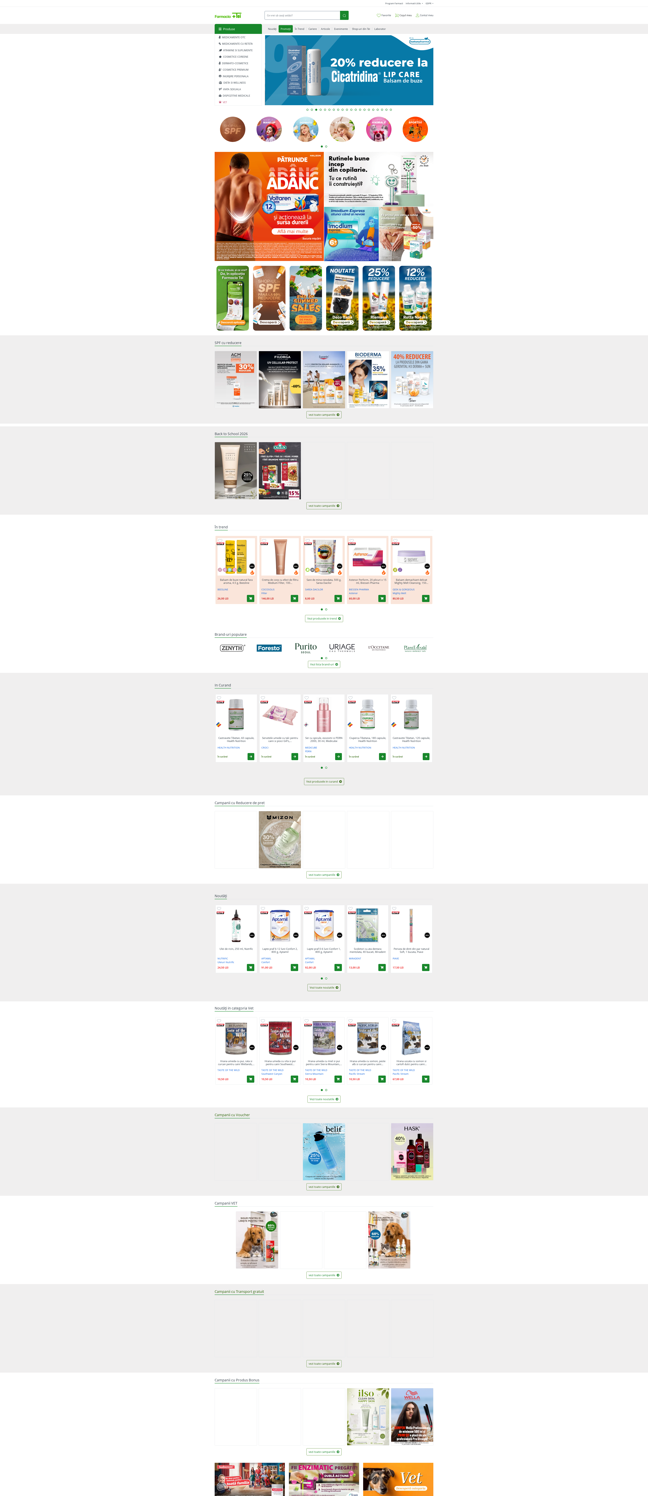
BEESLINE (223, 589)
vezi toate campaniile (322, 415)
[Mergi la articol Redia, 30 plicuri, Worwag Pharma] (338, 110)
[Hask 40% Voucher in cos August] (412, 1151)
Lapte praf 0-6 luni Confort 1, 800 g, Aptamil (324, 950)
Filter (264, 593)
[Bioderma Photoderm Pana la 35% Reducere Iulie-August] (368, 379)
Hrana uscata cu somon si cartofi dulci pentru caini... (411, 1063)
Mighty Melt (399, 593)
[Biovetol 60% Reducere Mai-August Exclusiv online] (389, 1240)
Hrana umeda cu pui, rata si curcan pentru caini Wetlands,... (236, 1063)
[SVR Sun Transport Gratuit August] (236, 1328)
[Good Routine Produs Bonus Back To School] (378, 179)
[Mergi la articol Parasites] (391, 110)
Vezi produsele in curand (322, 781)
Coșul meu (405, 15)
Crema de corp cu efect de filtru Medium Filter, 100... (280, 581)
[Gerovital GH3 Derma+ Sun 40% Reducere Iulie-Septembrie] (412, 379)
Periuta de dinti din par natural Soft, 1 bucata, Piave (411, 950)
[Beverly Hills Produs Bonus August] (324, 1417)
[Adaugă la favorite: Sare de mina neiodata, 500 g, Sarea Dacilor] (308, 540)
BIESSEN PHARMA (359, 589)
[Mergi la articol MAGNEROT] (320, 110)
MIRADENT (355, 958)
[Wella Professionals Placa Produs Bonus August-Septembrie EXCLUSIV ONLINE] (412, 1417)
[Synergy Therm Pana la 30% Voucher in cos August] (280, 1152)
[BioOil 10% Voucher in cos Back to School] (368, 471)
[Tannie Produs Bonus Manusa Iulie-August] (280, 1417)
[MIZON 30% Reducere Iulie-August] (280, 839)
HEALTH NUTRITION (229, 747)
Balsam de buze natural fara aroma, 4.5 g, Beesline (236, 581)
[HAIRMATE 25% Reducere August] (412, 840)
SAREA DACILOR (314, 589)
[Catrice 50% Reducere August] (324, 840)
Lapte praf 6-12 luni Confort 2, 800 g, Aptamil (280, 950)
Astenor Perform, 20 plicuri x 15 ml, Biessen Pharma (367, 581)
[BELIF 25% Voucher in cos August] (324, 1151)
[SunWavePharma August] (406, 234)
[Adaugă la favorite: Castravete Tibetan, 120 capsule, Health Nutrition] (394, 698)
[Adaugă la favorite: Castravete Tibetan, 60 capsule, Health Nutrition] (219, 698)
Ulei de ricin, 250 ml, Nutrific (236, 948)
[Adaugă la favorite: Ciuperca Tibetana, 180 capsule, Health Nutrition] (350, 698)
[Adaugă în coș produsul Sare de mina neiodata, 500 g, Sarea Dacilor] (338, 598)
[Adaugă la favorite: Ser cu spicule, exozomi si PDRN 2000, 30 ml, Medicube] (307, 698)
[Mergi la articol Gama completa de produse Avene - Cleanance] (360, 110)
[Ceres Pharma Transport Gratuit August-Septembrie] (368, 1328)
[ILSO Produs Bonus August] (368, 1416)
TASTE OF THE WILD (229, 1070)
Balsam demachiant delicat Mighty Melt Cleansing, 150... (411, 581)
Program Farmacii (394, 3)
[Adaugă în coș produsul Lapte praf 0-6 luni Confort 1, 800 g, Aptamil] (338, 967)
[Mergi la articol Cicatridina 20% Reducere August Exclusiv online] (316, 110)
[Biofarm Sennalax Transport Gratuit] (324, 1328)
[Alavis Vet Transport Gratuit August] (345, 1240)
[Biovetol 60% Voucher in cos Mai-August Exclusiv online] (257, 1240)
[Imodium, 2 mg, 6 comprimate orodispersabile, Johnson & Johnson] (351, 234)
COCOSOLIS (268, 589)
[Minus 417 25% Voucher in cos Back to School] (324, 471)
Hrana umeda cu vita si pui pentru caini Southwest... (280, 1063)
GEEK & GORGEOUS (404, 589)
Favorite (386, 15)
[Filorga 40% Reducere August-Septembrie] (280, 379)
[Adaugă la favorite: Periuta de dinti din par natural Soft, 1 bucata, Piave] (394, 908)
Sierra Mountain (314, 1073)
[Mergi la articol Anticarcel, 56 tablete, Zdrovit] (356, 110)
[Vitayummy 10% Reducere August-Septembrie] (368, 840)
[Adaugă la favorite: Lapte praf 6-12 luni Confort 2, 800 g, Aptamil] (263, 908)
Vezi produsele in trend (322, 618)
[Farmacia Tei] (228, 15)
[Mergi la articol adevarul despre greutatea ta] (312, 110)
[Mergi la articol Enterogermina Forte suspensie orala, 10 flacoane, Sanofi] (307, 110)
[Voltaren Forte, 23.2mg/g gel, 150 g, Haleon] (269, 206)
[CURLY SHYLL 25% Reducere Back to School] (236, 470)
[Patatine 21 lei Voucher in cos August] (368, 1152)
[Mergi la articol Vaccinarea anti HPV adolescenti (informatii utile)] (369, 110)
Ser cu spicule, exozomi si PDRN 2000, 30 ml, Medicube (323, 739)
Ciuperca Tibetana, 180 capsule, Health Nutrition (367, 739)
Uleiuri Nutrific (226, 962)
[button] (251, 756)
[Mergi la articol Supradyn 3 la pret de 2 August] (329, 110)
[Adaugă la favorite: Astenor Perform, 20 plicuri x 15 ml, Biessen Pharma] (352, 540)
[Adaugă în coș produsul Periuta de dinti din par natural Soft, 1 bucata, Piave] (425, 967)
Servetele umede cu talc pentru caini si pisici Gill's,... (280, 739)
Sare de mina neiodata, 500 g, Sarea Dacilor (324, 581)
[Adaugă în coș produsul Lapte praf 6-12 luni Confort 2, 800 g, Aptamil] (294, 967)
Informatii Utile (413, 3)
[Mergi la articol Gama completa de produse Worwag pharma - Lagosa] (325, 110)
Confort (265, 962)
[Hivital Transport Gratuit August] (280, 1328)
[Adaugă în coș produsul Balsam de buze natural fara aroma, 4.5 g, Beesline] (250, 598)
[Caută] (344, 15)
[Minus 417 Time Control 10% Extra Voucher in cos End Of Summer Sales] (236, 1152)
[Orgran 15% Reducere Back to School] (280, 471)
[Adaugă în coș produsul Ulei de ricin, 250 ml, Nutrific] (250, 967)
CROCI (264, 747)
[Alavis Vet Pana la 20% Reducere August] (301, 1240)
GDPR (429, 3)
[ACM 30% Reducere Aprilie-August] (236, 379)
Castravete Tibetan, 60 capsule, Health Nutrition (236, 739)
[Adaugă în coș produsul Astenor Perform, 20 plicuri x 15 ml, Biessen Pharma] (382, 598)
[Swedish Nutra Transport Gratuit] (412, 1328)
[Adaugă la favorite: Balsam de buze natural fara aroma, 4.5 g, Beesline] (220, 540)
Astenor (353, 593)
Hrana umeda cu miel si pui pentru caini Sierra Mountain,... (324, 1063)
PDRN (308, 751)
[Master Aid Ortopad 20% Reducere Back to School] (412, 471)
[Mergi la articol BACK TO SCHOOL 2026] (347, 110)
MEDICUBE (311, 747)
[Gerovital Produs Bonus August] (236, 1417)
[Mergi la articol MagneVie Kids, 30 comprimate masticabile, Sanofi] (386, 110)
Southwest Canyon (271, 1073)
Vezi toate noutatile (322, 987)
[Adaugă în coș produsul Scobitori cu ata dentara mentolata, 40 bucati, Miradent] (382, 967)
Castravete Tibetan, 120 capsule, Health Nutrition (411, 739)
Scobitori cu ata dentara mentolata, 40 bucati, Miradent (368, 950)
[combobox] (302, 15)
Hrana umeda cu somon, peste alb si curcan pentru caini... (367, 1063)
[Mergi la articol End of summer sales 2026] (364, 110)
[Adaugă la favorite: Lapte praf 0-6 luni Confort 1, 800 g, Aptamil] (307, 908)
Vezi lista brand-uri (322, 664)
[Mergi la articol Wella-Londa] (382, 110)
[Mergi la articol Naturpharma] (377, 110)
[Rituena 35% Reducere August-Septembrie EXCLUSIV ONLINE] (236, 840)
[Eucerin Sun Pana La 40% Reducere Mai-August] (324, 379)
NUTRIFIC (223, 958)
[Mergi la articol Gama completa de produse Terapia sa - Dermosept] (342, 110)
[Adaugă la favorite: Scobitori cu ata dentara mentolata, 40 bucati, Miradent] (350, 908)
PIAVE (396, 958)
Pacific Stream (357, 1073)
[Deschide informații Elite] (220, 543)
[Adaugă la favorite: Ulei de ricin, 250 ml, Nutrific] (219, 908)
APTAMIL (266, 958)
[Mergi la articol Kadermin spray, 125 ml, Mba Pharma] (351, 110)
